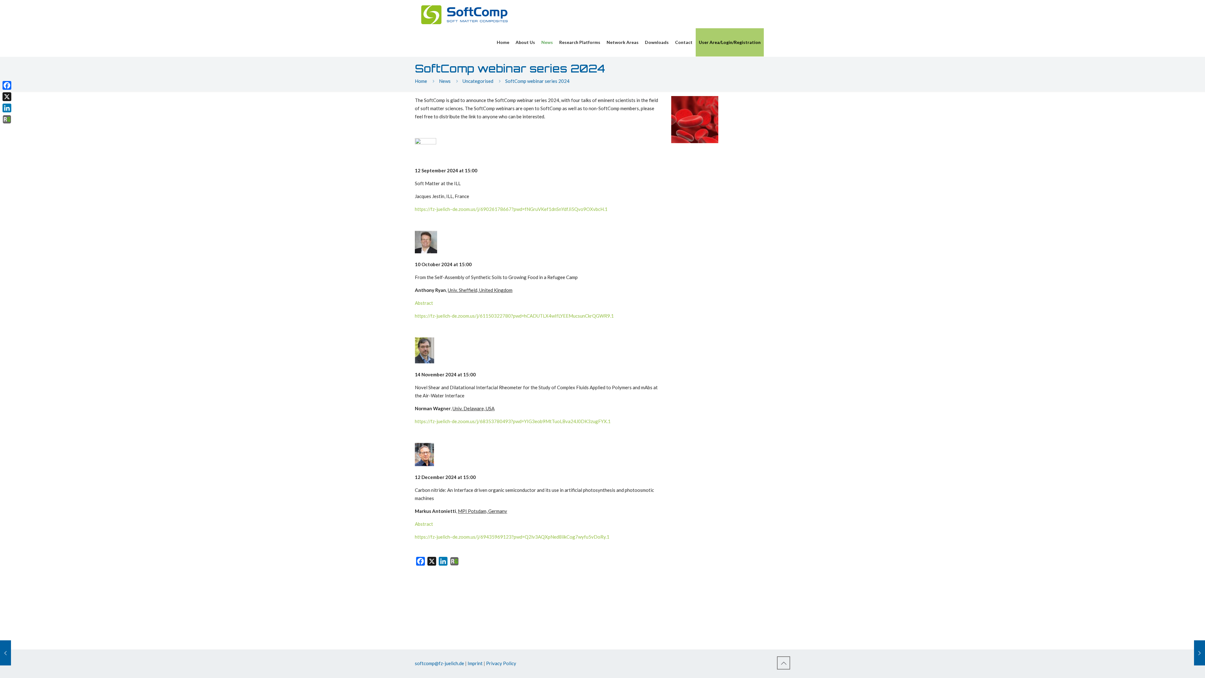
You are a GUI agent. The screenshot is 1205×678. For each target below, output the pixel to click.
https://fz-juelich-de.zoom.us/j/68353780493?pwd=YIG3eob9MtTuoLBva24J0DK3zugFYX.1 (513, 421)
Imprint (475, 663)
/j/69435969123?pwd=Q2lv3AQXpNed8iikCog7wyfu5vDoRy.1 (542, 537)
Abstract (424, 303)
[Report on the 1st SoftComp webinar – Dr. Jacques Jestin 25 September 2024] (1199, 652)
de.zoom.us (464, 209)
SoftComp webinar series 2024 (537, 81)
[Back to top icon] (783, 663)
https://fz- (425, 209)
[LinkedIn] (7, 108)
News (445, 81)
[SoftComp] (464, 14)
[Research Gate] (454, 562)
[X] (7, 96)
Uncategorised (478, 81)
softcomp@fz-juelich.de (439, 663)
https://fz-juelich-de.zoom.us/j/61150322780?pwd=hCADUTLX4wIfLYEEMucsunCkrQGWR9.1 (514, 316)
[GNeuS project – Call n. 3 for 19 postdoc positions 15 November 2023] (5, 652)
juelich (443, 209)
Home (421, 81)
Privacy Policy (501, 663)
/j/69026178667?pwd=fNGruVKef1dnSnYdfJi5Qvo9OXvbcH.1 (541, 209)
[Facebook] (7, 85)
